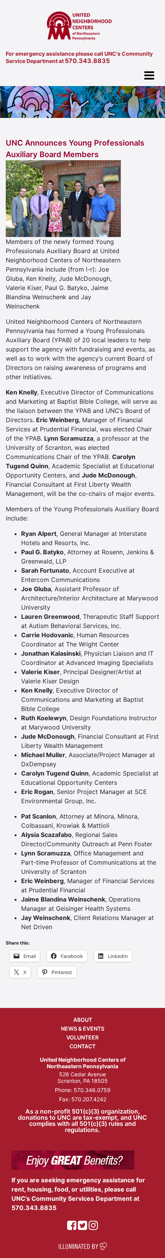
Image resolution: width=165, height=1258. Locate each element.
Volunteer (82, 1037)
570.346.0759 (92, 1090)
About (82, 1019)
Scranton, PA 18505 (83, 1080)
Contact (82, 1046)
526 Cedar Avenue (82, 1074)
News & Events (82, 1028)
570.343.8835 (87, 61)
